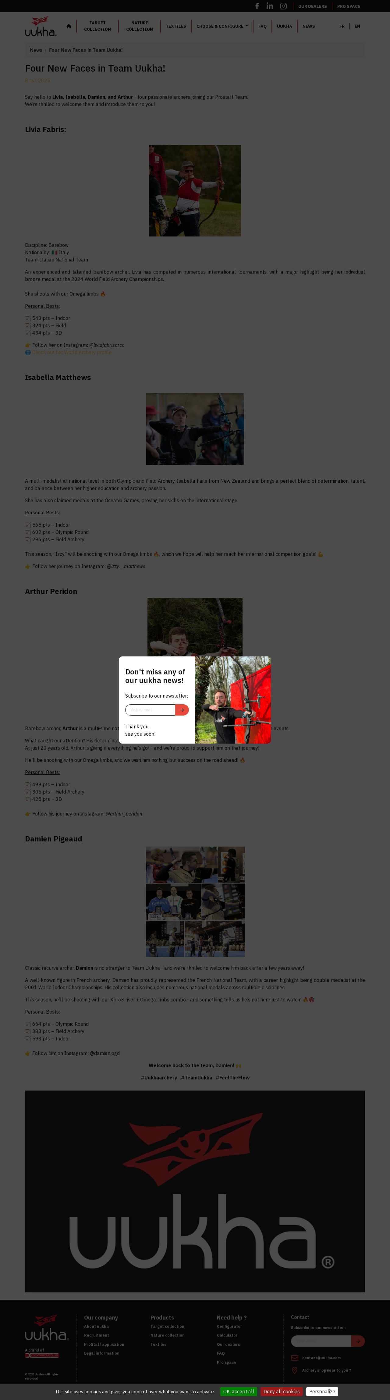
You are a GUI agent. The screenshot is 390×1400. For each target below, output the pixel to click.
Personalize (322, 1391)
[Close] (264, 663)
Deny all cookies (282, 1391)
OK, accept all (238, 1391)
